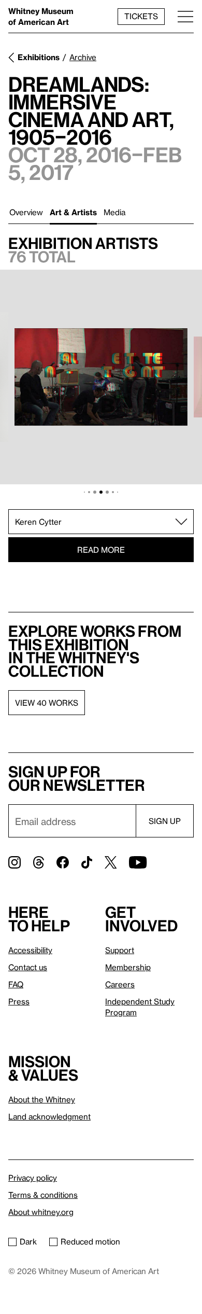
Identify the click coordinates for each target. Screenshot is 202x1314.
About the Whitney (41, 1099)
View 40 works (46, 702)
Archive (82, 57)
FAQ (15, 984)
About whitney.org (41, 1212)
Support (119, 950)
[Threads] (38, 862)
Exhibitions (39, 57)
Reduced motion (90, 1241)
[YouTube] (138, 862)
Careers (120, 984)
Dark (28, 1241)
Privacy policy (32, 1177)
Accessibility (30, 950)
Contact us (27, 967)
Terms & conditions (43, 1194)
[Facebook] (62, 862)
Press (19, 1001)
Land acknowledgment (49, 1116)
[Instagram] (14, 862)
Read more (101, 549)
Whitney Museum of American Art (41, 16)
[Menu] (185, 16)
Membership (128, 967)
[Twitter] (110, 862)
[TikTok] (86, 862)
